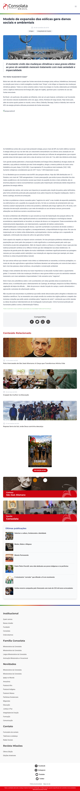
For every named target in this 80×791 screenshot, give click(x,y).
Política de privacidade (36, 784)
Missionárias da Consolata (12, 650)
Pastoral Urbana (8, 693)
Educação (6, 705)
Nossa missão (8, 623)
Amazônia (6, 682)
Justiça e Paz (7, 709)
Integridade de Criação (44, 31)
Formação (6, 717)
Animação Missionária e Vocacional (15, 658)
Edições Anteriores (9, 755)
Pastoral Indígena (9, 689)
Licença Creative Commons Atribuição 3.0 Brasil (32, 788)
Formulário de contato (10, 732)
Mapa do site (46, 784)
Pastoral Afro (7, 685)
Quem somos (7, 619)
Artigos (31, 31)
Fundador (6, 627)
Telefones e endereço (10, 736)
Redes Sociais (8, 740)
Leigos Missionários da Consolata (15, 654)
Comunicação (8, 720)
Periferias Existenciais (10, 697)
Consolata (6, 631)
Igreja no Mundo (8, 678)
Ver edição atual (40, 470)
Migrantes (6, 701)
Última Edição (8, 752)
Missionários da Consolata (12, 646)
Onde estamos (8, 635)
